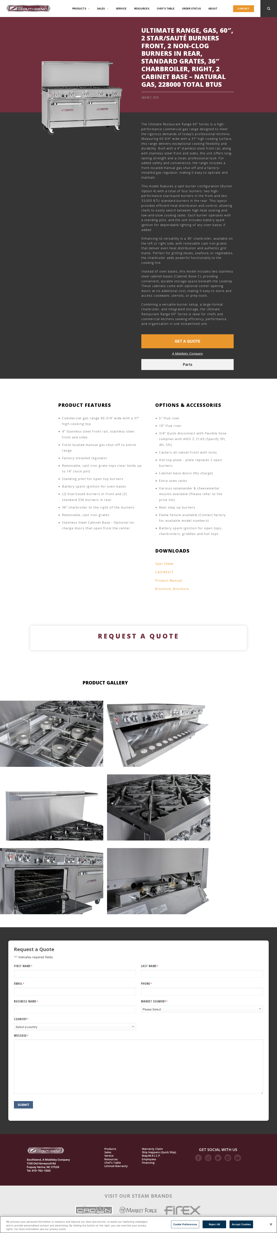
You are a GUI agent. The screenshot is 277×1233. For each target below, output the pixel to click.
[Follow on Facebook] (198, 1158)
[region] (138, 1224)
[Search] (268, 8)
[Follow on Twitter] (218, 1158)
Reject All (214, 1224)
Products (79, 8)
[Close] (271, 1224)
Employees (149, 1159)
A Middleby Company (187, 353)
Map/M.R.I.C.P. (151, 1155)
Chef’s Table (165, 8)
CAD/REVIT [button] (164, 572)
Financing (148, 1162)
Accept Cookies (241, 1224)
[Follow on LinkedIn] (228, 1158)
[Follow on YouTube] (237, 1158)
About (212, 8)
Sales (101, 8)
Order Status (191, 8)
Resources (141, 8)
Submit (23, 1105)
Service (121, 8)
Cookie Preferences (185, 1224)
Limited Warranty (116, 1166)
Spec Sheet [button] (164, 564)
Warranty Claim (152, 1149)
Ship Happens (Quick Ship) (159, 1152)
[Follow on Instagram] (208, 1158)
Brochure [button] (163, 589)
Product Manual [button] (168, 580)
